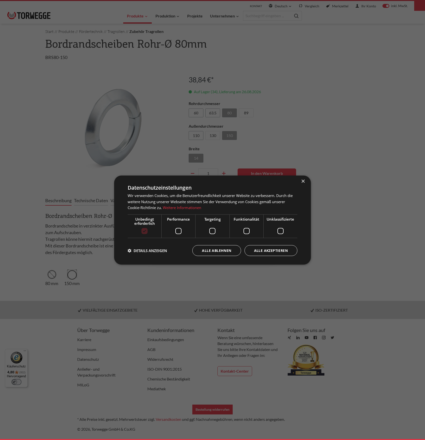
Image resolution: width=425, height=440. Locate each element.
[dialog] (212, 220)
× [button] (303, 181)
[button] (147, 250)
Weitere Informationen (182, 207)
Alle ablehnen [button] (216, 250)
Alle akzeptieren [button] (271, 250)
